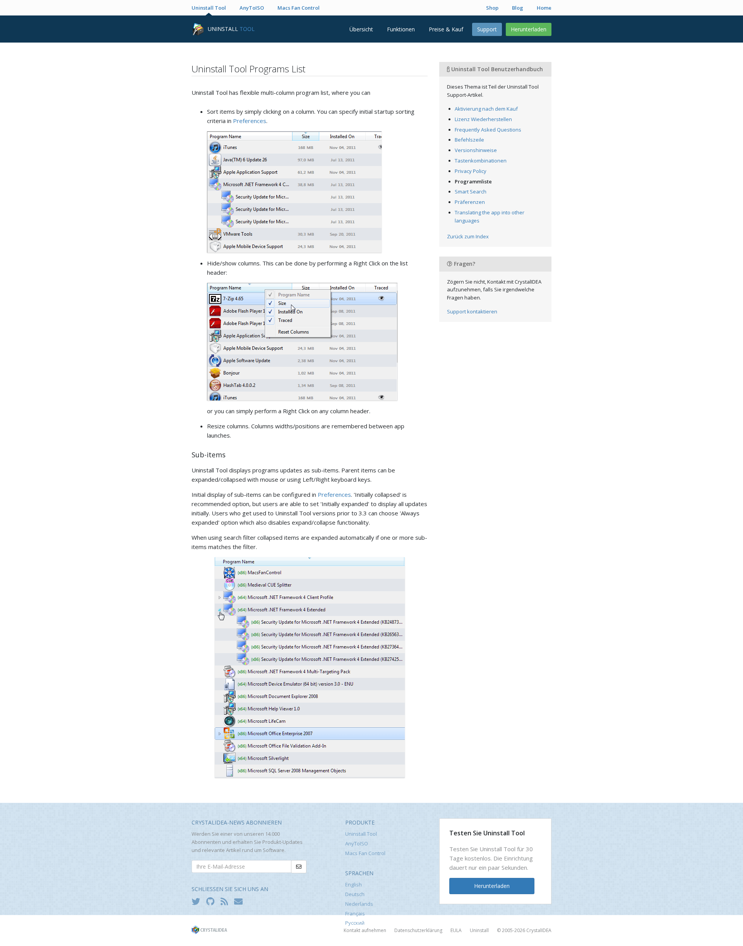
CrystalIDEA (538, 930)
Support (487, 29)
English (353, 884)
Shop (492, 7)
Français (355, 913)
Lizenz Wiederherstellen (483, 119)
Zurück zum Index (468, 236)
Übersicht (361, 29)
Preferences (249, 121)
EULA (456, 930)
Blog (517, 7)
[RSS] (226, 901)
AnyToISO (252, 7)
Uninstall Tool (209, 7)
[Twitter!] (198, 901)
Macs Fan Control (298, 7)
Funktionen (401, 29)
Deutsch (355, 894)
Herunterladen (528, 29)
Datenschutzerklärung (418, 930)
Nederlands (359, 903)
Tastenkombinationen (481, 160)
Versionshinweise (476, 150)
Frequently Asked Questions (488, 129)
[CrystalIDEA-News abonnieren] (240, 901)
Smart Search (470, 191)
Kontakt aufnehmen (365, 930)
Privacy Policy (470, 171)
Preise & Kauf (446, 29)
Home (544, 7)
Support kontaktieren (472, 311)
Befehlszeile (469, 139)
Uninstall (479, 930)
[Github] (212, 901)
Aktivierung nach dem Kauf (486, 108)
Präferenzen (470, 201)
